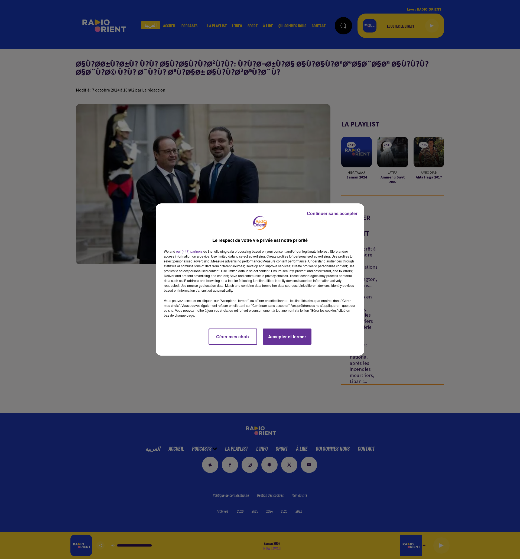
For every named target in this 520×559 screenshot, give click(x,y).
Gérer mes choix (233, 336)
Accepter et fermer (287, 336)
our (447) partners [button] (189, 251)
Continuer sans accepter (332, 213)
